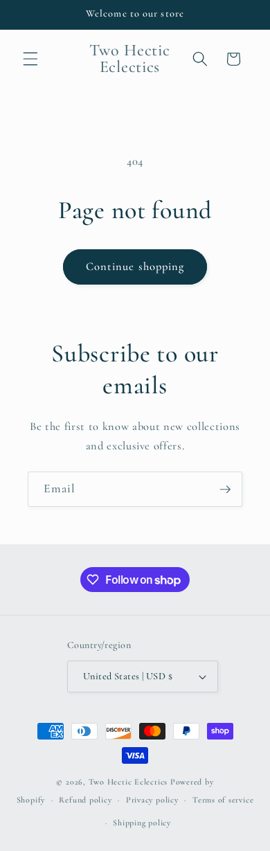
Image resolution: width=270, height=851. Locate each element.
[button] (30, 58)
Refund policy (85, 800)
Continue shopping (135, 267)
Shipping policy (142, 822)
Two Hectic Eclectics (128, 782)
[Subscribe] (225, 490)
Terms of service (222, 800)
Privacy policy (152, 800)
